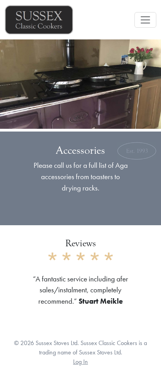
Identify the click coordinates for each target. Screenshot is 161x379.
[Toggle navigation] (145, 20)
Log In (80, 362)
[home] (39, 19)
